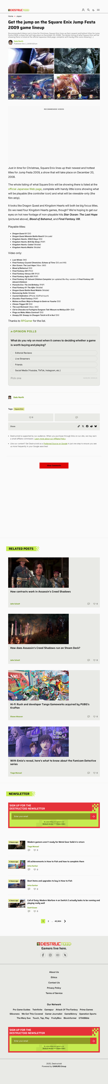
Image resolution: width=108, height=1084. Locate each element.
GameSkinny (70, 1013)
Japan (19, 16)
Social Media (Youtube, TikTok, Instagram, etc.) (38, 370)
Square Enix (19, 409)
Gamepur (49, 1009)
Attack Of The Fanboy (67, 1009)
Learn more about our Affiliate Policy (50, 439)
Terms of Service (48, 824)
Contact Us (54, 982)
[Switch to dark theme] (93, 9)
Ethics (54, 977)
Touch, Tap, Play (41, 1018)
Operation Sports (87, 1013)
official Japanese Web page (25, 189)
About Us (54, 972)
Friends (18, 364)
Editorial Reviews (23, 353)
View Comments (54, 465)
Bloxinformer (70, 1018)
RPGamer (26, 320)
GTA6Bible (84, 1018)
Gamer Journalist (53, 1013)
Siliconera (14, 1013)
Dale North (18, 41)
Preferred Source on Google (55, 443)
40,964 (58, 921)
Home (10, 16)
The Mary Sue (24, 1018)
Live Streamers (22, 358)
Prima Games (86, 1009)
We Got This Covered (32, 1013)
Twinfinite (37, 1009)
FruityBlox (56, 1018)
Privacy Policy (60, 824)
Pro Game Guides (21, 1009)
